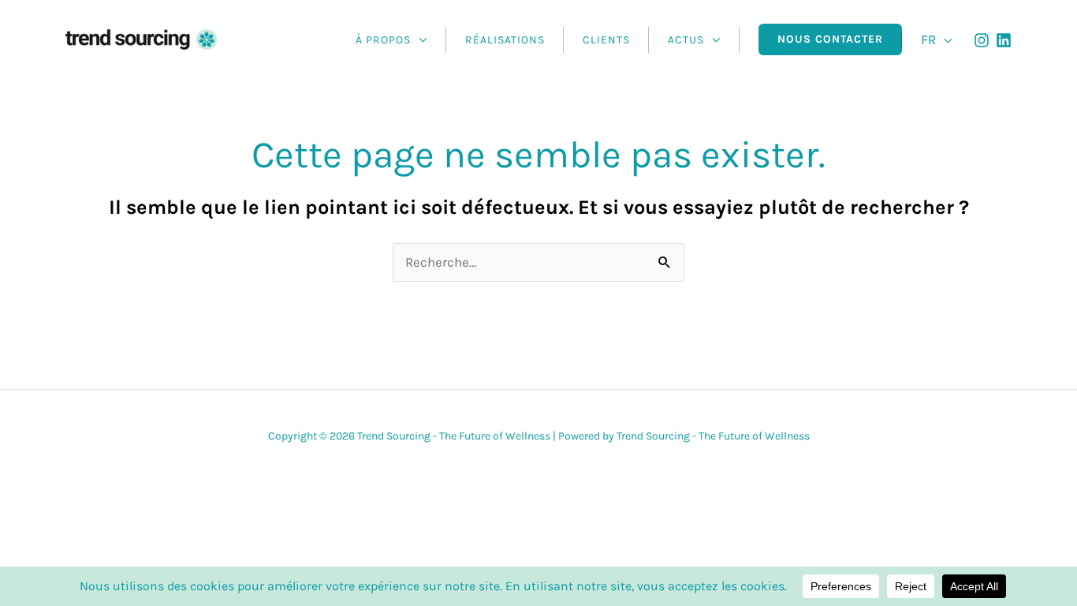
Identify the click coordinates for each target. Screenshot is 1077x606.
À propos (383, 40)
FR (928, 39)
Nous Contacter (830, 39)
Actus (686, 40)
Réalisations (505, 40)
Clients (606, 40)
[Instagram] (981, 40)
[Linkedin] (1004, 40)
